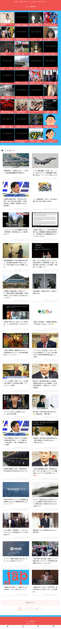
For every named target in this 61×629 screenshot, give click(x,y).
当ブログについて (30, 623)
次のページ (30, 603)
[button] (56, 372)
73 (37, 609)
